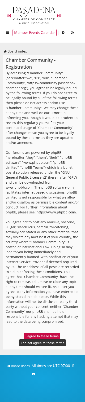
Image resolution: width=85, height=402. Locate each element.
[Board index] (34, 14)
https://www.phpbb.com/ (56, 212)
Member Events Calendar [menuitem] (34, 32)
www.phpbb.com (19, 187)
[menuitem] (63, 33)
